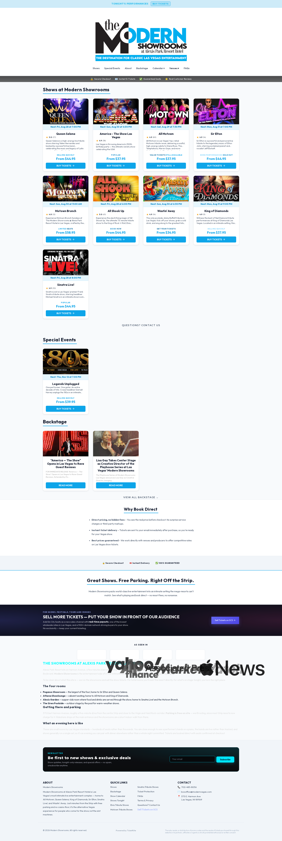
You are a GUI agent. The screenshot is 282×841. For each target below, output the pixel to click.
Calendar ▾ (159, 68)
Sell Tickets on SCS (147, 809)
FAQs (186, 68)
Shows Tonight (117, 800)
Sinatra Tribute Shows (147, 787)
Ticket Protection (145, 791)
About (128, 68)
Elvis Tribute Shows (119, 805)
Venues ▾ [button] (174, 68)
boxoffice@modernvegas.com (196, 791)
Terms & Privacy (145, 800)
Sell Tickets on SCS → (225, 620)
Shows (96, 68)
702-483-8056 (189, 787)
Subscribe (225, 759)
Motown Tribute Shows (121, 809)
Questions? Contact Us (141, 325)
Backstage (142, 68)
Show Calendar (117, 796)
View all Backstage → (141, 497)
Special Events (112, 68)
